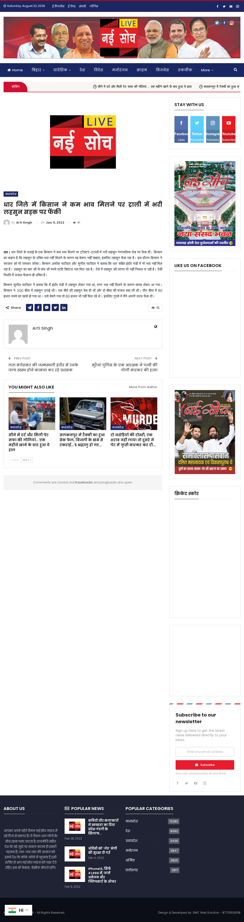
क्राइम (142, 69)
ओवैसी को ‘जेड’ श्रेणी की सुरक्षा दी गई (102, 850)
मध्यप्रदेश (10, 194)
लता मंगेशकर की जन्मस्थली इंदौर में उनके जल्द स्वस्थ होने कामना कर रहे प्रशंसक (43, 368)
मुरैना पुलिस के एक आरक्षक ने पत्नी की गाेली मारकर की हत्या (125, 368)
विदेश (98, 69)
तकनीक (185, 69)
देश (82, 69)
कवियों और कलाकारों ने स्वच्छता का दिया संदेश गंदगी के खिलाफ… (103, 827)
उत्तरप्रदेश (131, 841)
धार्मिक (130, 860)
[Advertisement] (83, 237)
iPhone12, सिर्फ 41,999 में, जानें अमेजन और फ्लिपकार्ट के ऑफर (102, 875)
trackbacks (84, 482)
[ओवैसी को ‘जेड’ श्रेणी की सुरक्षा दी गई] (75, 854)
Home (17, 69)
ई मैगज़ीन (58, 6)
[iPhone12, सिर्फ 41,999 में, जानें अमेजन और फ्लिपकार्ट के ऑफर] (75, 874)
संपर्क (82, 6)
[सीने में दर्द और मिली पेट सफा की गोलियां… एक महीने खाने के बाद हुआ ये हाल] (32, 413)
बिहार (36, 69)
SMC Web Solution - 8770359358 (216, 913)
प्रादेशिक (60, 69)
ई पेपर (72, 6)
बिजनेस (162, 69)
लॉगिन (94, 6)
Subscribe (207, 765)
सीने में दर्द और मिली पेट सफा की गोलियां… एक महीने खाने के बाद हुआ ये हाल (122, 86)
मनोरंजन (120, 69)
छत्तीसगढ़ (132, 870)
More (205, 69)
